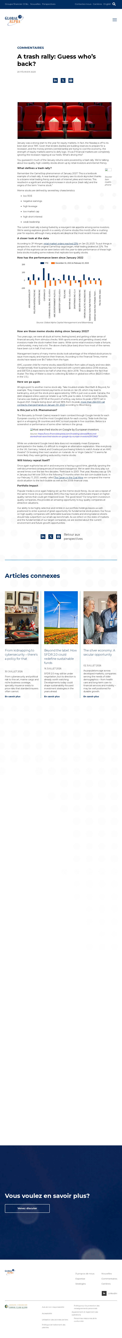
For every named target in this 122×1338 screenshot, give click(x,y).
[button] (70, 80)
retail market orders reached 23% (61, 243)
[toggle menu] (115, 20)
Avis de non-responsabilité (53, 1307)
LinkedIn (112, 1293)
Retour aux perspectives (73, 536)
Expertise (80, 1278)
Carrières (106, 1283)
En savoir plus (12, 696)
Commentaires (109, 1278)
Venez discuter (27, 1208)
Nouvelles (106, 1273)
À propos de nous (84, 1273)
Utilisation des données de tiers (55, 1320)
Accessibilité (47, 1313)
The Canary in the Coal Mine (68, 477)
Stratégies (80, 1283)
